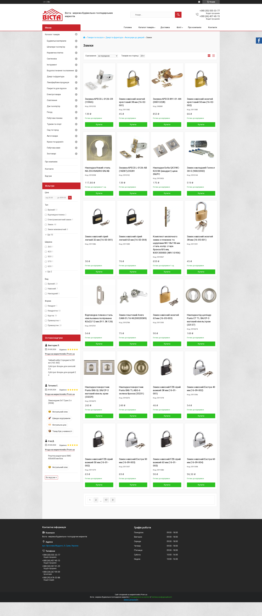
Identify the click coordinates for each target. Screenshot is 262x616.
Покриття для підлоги (56, 88)
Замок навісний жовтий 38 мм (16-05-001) (200, 238)
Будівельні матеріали (56, 41)
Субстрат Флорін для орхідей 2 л (62, 373)
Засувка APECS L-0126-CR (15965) (99, 101)
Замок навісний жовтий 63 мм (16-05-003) (166, 317)
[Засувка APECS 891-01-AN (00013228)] (167, 79)
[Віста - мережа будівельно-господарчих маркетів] (52, 15)
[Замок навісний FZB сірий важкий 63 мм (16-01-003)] (167, 439)
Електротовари (54, 94)
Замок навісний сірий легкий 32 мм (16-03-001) (99, 238)
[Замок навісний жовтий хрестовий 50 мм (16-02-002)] (201, 79)
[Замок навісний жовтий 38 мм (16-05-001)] (201, 217)
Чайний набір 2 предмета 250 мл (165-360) (61, 361)
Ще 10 (50, 235)
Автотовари (52, 136)
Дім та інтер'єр (53, 106)
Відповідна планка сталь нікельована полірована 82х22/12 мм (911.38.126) (99, 318)
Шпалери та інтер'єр (56, 47)
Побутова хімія (53, 148)
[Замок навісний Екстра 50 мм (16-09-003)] (133, 439)
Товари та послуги (95, 38)
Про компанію (194, 27)
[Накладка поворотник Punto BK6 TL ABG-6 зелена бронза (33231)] (133, 367)
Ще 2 (49, 272)
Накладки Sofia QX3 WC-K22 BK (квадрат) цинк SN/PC (166, 171)
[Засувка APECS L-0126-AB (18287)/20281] (133, 148)
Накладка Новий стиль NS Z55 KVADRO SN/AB (97, 169)
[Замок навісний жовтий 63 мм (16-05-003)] (167, 295)
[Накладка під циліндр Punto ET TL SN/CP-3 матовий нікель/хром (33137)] (201, 295)
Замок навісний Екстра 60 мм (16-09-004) (201, 461)
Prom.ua (144, 595)
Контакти (212, 27)
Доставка (165, 27)
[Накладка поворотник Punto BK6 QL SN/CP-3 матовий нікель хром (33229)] (99, 367)
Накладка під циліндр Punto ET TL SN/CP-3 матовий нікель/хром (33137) (199, 320)
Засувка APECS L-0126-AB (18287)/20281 (133, 169)
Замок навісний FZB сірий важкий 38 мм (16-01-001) (167, 390)
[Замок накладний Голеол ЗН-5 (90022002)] (201, 148)
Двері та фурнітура (114, 38)
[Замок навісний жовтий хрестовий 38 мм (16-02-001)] (133, 79)
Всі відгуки (50, 477)
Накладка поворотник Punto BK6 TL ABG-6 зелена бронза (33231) (131, 390)
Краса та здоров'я (55, 142)
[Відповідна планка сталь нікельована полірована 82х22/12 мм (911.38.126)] (99, 295)
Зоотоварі (51, 154)
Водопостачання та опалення (60, 70)
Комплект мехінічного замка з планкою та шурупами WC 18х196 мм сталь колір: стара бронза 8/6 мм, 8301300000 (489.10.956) (166, 244)
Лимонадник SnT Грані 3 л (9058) (60, 401)
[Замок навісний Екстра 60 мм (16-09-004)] (201, 439)
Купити (99, 124)
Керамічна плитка (55, 53)
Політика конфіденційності (161, 597)
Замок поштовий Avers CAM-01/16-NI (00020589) (133, 317)
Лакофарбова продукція (58, 82)
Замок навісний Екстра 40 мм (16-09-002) (201, 389)
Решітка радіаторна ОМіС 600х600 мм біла (59, 457)
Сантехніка (52, 59)
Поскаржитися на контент (140, 597)
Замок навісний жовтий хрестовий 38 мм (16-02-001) (132, 102)
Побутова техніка (54, 118)
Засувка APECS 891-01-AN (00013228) (167, 101)
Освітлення (52, 100)
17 (106, 500)
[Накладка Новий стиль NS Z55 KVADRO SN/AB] (99, 148)
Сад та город (53, 130)
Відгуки (48, 176)
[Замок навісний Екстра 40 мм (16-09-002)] (201, 367)
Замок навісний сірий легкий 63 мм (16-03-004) (133, 238)
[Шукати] (178, 15)
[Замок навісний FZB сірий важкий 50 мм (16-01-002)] (99, 439)
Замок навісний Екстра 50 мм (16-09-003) (133, 461)
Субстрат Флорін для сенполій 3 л (61, 367)
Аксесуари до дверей (134, 38)
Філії (179, 27)
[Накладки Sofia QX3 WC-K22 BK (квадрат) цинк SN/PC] (167, 148)
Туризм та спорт (54, 124)
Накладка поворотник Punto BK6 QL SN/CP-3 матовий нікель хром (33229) (97, 392)
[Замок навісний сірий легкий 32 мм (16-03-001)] (99, 217)
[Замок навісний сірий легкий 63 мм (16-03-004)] (133, 217)
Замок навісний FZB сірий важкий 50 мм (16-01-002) (99, 462)
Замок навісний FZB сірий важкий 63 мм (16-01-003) (167, 462)
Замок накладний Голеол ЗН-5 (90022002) (201, 169)
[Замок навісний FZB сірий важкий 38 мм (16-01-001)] (167, 367)
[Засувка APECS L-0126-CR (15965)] (99, 79)
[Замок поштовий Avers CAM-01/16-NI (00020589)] (133, 295)
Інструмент (52, 65)
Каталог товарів (146, 27)
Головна (128, 27)
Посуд (49, 112)
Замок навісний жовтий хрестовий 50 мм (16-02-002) (200, 102)
